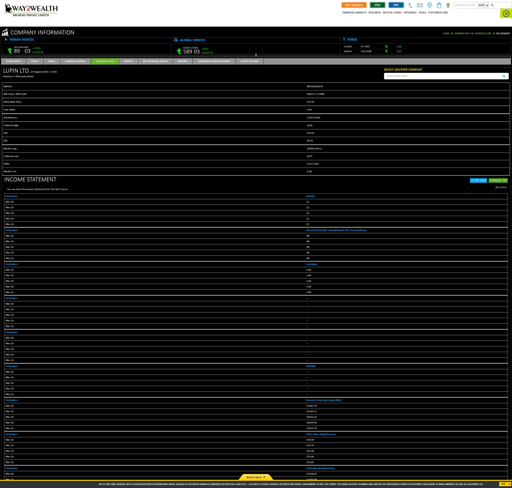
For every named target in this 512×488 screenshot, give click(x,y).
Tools (422, 12)
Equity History (249, 61)
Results (128, 61)
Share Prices (13, 61)
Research (375, 12)
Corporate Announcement (214, 61)
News (51, 61)
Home (446, 33)
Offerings (410, 12)
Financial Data (483, 33)
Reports (182, 61)
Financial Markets (354, 12)
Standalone (478, 180)
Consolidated (498, 180)
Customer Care (438, 12)
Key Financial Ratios (155, 61)
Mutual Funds (392, 12)
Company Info (462, 33)
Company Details (75, 61)
